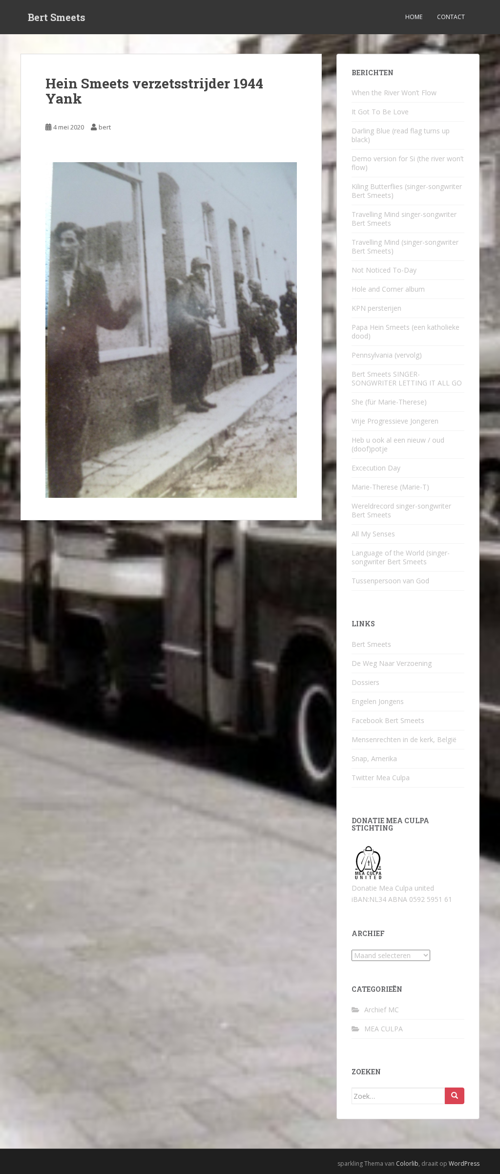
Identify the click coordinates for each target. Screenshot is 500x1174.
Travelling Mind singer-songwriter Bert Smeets (404, 219)
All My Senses (373, 533)
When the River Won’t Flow (394, 92)
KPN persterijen (376, 308)
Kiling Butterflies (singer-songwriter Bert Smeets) (407, 191)
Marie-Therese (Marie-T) (390, 486)
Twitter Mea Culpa (381, 777)
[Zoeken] (454, 1096)
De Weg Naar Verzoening (392, 663)
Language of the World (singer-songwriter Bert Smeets (401, 557)
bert (105, 127)
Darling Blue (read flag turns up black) (401, 135)
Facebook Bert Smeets (388, 720)
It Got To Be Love (380, 111)
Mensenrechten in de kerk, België (404, 739)
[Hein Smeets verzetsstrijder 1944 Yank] (171, 329)
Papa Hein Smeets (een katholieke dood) (405, 331)
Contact (451, 17)
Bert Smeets (56, 17)
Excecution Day (376, 467)
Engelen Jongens (378, 701)
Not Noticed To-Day (384, 270)
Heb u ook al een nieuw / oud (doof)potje (398, 444)
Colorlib (407, 1163)
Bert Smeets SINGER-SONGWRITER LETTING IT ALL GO (407, 378)
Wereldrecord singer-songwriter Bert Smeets (401, 510)
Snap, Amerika (374, 758)
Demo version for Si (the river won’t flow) (408, 163)
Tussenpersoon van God (390, 580)
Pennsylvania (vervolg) (387, 355)
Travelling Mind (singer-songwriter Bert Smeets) (405, 246)
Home (413, 17)
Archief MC (381, 1009)
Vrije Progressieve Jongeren (395, 421)
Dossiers (365, 682)
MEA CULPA (383, 1028)
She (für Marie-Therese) (389, 401)
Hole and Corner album (388, 289)
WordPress (464, 1163)
